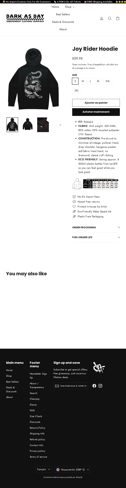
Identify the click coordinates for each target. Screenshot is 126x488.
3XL (77, 90)
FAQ (32, 410)
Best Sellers (63, 14)
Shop (68, 7)
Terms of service (38, 457)
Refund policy (37, 439)
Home (55, 7)
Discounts (35, 422)
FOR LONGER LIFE (82, 237)
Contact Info (36, 445)
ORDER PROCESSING (84, 227)
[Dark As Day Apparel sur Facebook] (94, 385)
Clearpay (34, 399)
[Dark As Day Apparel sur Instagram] (100, 385)
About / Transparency (37, 385)
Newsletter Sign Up (38, 375)
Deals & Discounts (63, 22)
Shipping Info (37, 433)
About (63, 29)
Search (33, 393)
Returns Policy (37, 428)
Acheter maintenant (96, 112)
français (41, 469)
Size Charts (36, 416)
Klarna (33, 404)
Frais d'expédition (96, 64)
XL (98, 81)
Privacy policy (37, 451)
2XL (108, 81)
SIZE (74, 75)
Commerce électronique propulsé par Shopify (63, 477)
